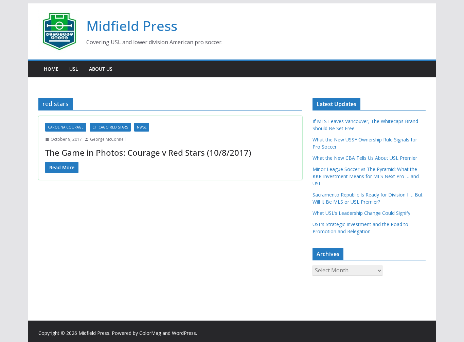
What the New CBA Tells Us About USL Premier (365, 158)
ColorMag (150, 333)
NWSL (141, 127)
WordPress (184, 333)
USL (73, 69)
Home (51, 69)
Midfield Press (131, 25)
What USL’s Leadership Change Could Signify (361, 213)
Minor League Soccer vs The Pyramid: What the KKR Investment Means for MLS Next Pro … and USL (366, 176)
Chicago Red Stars (110, 127)
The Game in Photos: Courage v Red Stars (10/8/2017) (148, 152)
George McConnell (108, 139)
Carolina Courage (66, 127)
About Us (100, 69)
